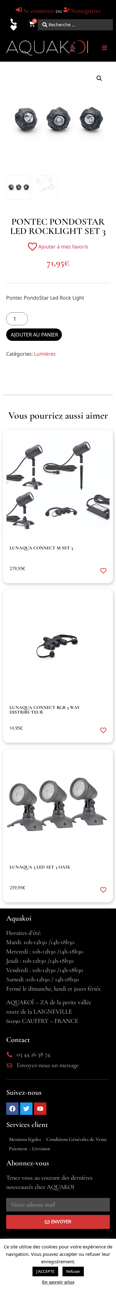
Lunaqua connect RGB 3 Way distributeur (45, 710)
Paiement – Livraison (29, 1149)
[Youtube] (40, 1108)
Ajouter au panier (34, 334)
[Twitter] (26, 1108)
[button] (104, 47)
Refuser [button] (73, 1271)
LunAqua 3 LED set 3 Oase (40, 867)
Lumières (45, 353)
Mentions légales (25, 1139)
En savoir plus (58, 1282)
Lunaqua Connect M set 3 (41, 548)
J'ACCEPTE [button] (45, 1271)
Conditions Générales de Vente (76, 1139)
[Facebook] (12, 1108)
